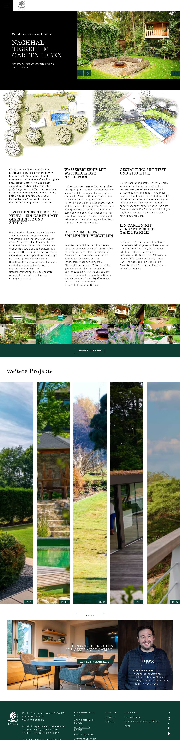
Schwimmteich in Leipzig (84, 721)
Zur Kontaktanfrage (94, 661)
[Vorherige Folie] (80, 73)
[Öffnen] (6, 5)
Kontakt (109, 722)
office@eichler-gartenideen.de (151, 680)
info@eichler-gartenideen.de (48, 726)
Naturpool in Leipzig (82, 728)
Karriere (110, 717)
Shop (128, 726)
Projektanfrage (90, 350)
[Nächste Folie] (87, 73)
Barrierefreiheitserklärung (142, 722)
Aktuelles (111, 713)
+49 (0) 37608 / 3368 (145, 684)
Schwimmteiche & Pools (84, 714)
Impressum (131, 713)
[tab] (86, 615)
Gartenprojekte (84, 735)
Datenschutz (132, 717)
